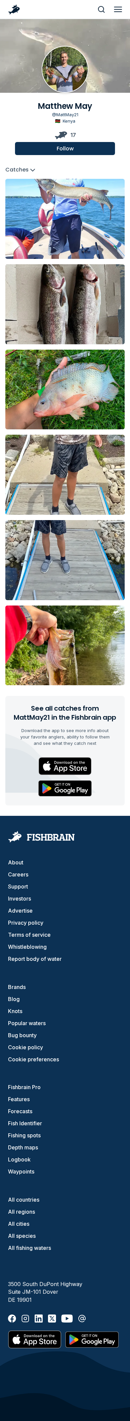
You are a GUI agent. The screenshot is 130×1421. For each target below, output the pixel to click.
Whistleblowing (27, 946)
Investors (19, 898)
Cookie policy (25, 1047)
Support (18, 886)
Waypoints (21, 1171)
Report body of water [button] (35, 958)
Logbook (19, 1159)
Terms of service (29, 934)
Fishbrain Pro (24, 1087)
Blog (14, 999)
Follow (65, 148)
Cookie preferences (33, 1059)
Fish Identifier (25, 1123)
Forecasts (20, 1111)
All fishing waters (29, 1248)
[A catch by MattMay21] (65, 219)
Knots (15, 1011)
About (15, 862)
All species (22, 1235)
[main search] (101, 9)
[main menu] (118, 9)
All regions (21, 1211)
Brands (17, 987)
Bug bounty (22, 1035)
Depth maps (23, 1147)
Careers (18, 874)
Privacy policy (25, 922)
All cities (18, 1223)
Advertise (20, 910)
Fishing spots (24, 1135)
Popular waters (27, 1023)
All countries (23, 1199)
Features (19, 1099)
